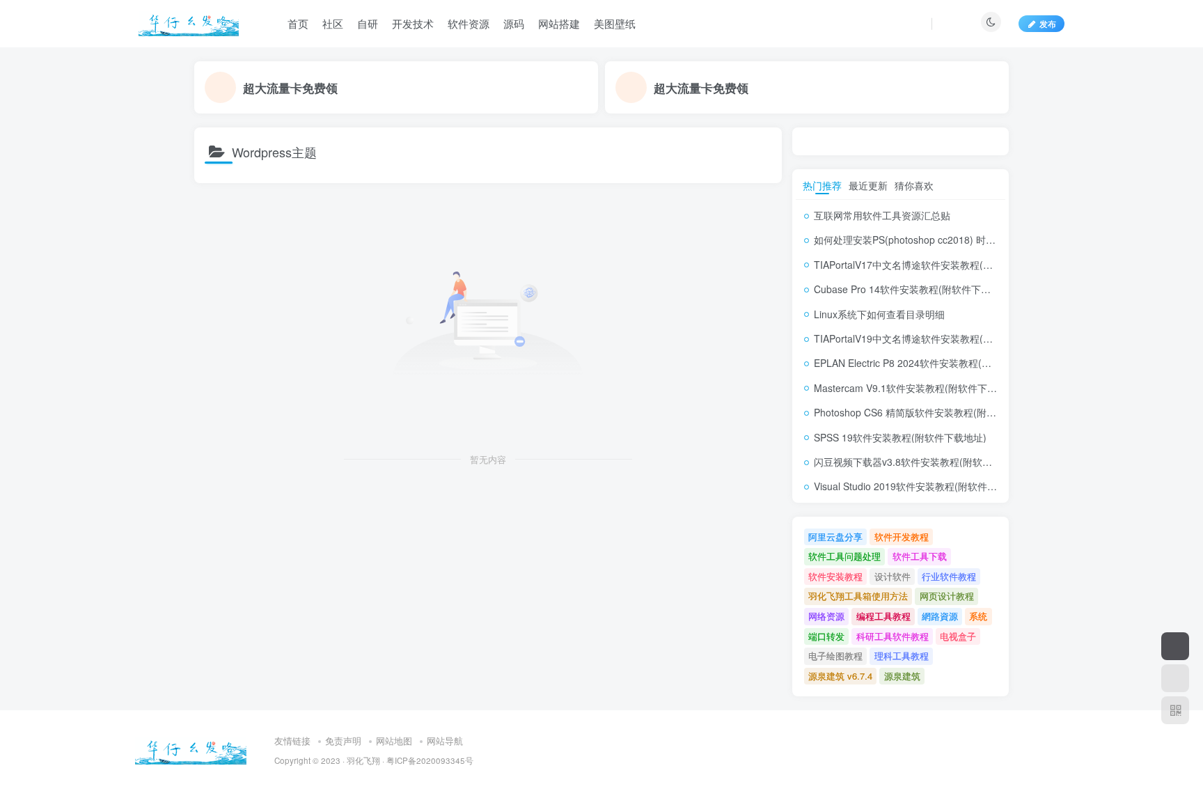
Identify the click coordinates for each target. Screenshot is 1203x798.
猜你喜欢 (914, 185)
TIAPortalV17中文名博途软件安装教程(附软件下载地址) (934, 265)
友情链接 (292, 740)
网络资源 (826, 616)
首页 (298, 23)
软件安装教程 (835, 576)
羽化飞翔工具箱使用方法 (858, 595)
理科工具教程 (901, 655)
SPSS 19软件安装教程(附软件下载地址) (900, 437)
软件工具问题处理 (844, 556)
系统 (978, 616)
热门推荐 (822, 185)
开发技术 (413, 23)
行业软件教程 (949, 576)
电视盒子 (958, 636)
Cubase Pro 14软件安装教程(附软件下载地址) (914, 289)
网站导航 (445, 740)
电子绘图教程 (835, 655)
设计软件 (892, 576)
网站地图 (394, 740)
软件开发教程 (901, 536)
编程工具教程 (883, 616)
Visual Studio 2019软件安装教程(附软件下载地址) (922, 486)
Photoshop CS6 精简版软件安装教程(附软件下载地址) (931, 412)
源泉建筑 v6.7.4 (840, 675)
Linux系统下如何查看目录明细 (879, 314)
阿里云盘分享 (835, 536)
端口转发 (826, 636)
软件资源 (468, 23)
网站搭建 (559, 23)
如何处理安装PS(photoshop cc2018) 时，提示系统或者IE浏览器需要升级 (972, 240)
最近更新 (868, 185)
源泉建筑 (902, 675)
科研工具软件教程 (892, 636)
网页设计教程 (947, 595)
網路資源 (940, 616)
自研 (367, 23)
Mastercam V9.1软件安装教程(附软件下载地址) (917, 388)
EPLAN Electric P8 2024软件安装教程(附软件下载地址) (933, 363)
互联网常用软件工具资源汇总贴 (882, 215)
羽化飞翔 (363, 760)
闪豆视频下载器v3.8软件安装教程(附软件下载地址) (924, 462)
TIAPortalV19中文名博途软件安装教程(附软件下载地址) (934, 338)
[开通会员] (1175, 646)
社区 (332, 23)
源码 (513, 23)
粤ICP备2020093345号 (429, 760)
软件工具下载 (920, 556)
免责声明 (343, 740)
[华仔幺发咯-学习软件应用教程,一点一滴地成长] (190, 749)
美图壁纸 (615, 23)
